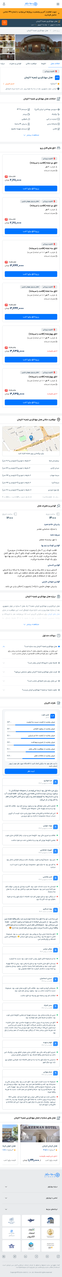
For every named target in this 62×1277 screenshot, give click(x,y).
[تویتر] (14, 1256)
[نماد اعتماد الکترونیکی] (31, 1233)
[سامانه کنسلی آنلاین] (11, 1233)
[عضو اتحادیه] (31, 1246)
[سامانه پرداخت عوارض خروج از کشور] (50, 1246)
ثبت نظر (31, 771)
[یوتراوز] (52, 1175)
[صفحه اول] (31, 4)
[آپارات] (47, 1256)
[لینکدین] (25, 1256)
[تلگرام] (36, 1256)
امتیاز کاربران (9, 84)
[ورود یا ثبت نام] (4, 4)
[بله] (3, 1256)
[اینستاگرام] (58, 1256)
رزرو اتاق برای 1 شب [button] (31, 188)
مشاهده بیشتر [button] (33, 135)
